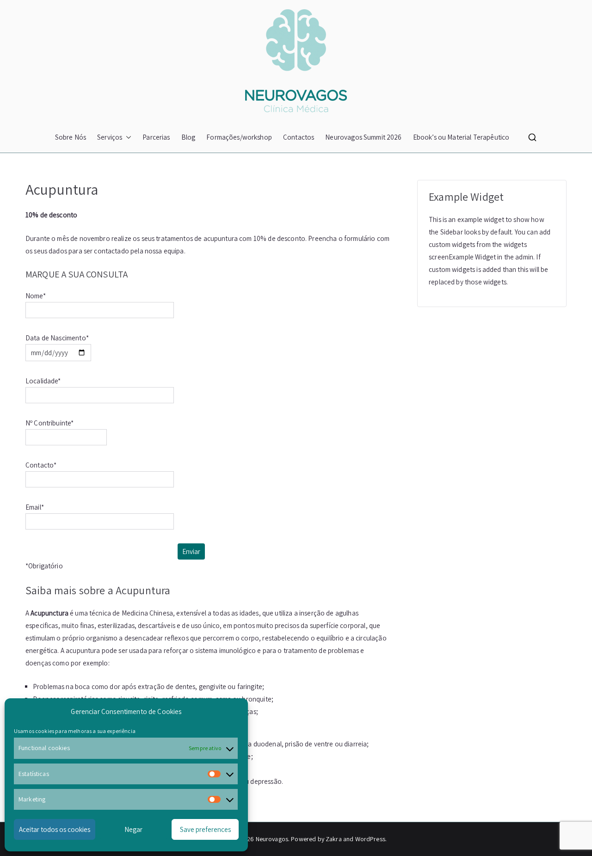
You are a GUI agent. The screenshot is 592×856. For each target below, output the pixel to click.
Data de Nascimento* (57, 337)
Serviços (109, 137)
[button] (126, 137)
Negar (133, 829)
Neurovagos (272, 839)
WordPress (370, 839)
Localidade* (43, 380)
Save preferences (205, 829)
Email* (34, 507)
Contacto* (40, 465)
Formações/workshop (239, 137)
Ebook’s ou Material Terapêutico (461, 137)
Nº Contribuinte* (49, 423)
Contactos (298, 137)
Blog (188, 137)
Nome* (35, 295)
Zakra (334, 839)
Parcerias (156, 137)
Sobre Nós (70, 137)
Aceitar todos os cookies (54, 829)
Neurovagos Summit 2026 (363, 137)
